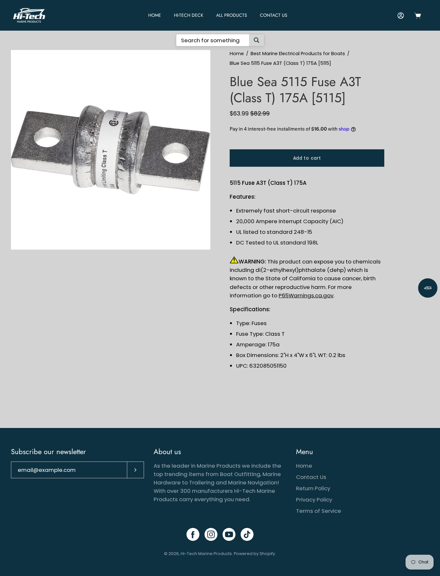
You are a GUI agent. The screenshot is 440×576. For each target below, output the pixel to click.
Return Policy (313, 488)
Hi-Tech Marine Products (206, 553)
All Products (231, 15)
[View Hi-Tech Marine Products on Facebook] (193, 534)
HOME (154, 15)
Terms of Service (318, 511)
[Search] (256, 40)
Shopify (267, 553)
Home (237, 53)
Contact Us (273, 15)
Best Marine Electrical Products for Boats (298, 53)
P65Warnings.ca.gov (306, 295)
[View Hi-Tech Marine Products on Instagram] (211, 534)
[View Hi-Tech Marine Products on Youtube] (229, 534)
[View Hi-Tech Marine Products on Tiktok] (247, 534)
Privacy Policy (314, 499)
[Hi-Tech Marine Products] (29, 15)
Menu (304, 451)
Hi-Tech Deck (188, 15)
